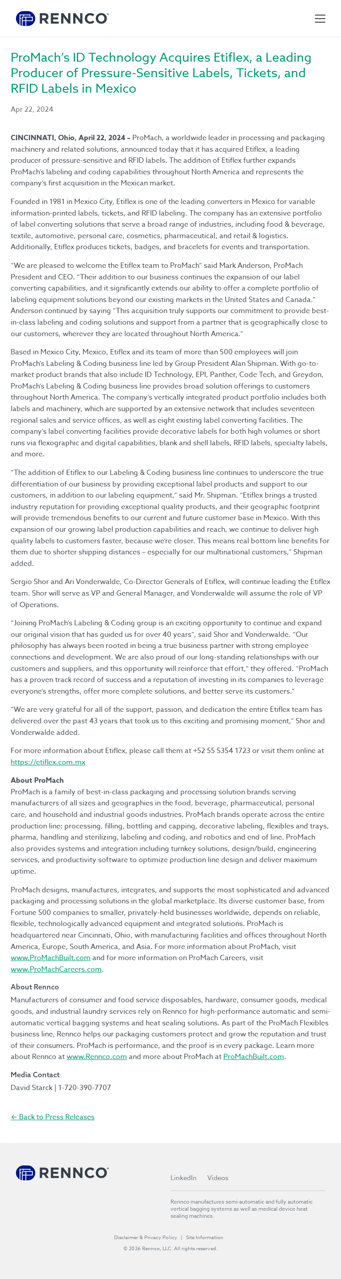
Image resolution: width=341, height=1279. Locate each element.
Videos (217, 1178)
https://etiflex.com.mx (48, 762)
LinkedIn (183, 1178)
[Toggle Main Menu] (320, 19)
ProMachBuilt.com (253, 1056)
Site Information (204, 1237)
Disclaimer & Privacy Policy (145, 1237)
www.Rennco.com (97, 1056)
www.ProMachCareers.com (56, 969)
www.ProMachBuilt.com (51, 958)
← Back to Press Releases (53, 1117)
